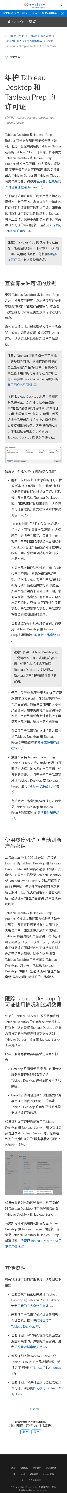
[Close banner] (63, 13)
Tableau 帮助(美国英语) (46, 13)
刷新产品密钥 (48, 635)
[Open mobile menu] (7, 4)
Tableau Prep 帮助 (40, 35)
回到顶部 (35, 1408)
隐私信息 (37, 1468)
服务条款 (24, 1468)
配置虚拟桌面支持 (31, 1347)
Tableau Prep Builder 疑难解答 (24, 41)
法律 (13, 1468)
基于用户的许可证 (21, 385)
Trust (22, 1474)
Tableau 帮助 (16, 35)
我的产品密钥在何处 (36, 1306)
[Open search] (60, 5)
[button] (6, 57)
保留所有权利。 (45, 1487)
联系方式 (34, 1474)
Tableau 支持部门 (41, 786)
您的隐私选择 (35, 1480)
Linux (39, 1368)
